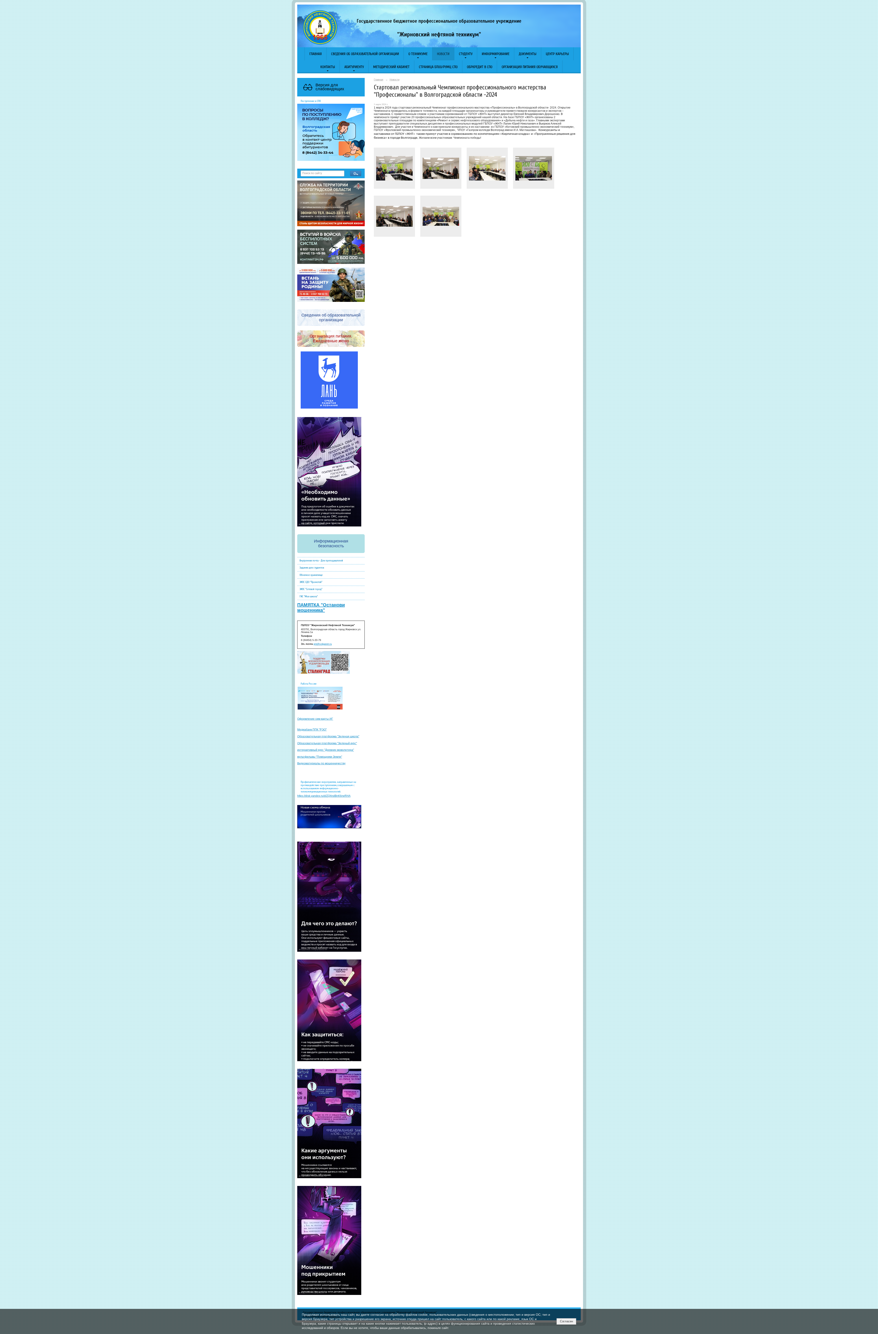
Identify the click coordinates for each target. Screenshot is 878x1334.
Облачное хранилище (311, 575)
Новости (443, 54)
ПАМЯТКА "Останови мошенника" (321, 607)
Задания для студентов (312, 567)
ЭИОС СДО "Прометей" (311, 582)
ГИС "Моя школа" (309, 596)
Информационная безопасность (331, 543)
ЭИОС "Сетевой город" (311, 589)
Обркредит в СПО (479, 67)
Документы (527, 54)
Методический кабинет (391, 67)
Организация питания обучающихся (530, 67)
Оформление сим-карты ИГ (315, 718)
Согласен (566, 1321)
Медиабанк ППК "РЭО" (312, 729)
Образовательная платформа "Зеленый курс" (327, 743)
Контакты (327, 67)
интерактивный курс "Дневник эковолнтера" (325, 750)
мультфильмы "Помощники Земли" (319, 756)
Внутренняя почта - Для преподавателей (321, 560)
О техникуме (418, 54)
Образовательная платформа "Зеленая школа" (328, 736)
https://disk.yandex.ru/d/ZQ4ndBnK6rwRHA (324, 795)
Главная (315, 54)
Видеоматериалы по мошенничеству (321, 763)
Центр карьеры (557, 54)
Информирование (495, 54)
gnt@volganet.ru (322, 644)
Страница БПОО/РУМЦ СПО (438, 67)
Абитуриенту (354, 67)
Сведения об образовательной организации (365, 54)
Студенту (465, 54)
